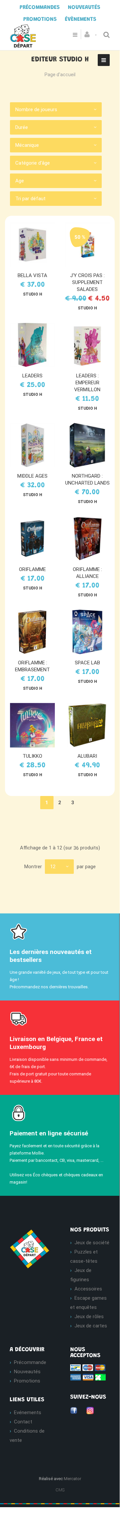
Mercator (72, 1478)
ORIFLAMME (32, 569)
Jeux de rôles (89, 1316)
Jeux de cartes (90, 1326)
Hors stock (90, 725)
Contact (23, 1422)
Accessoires (88, 1289)
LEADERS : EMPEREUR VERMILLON (87, 383)
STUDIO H (32, 294)
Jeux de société (91, 1243)
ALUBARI (87, 756)
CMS (60, 1489)
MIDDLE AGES (32, 476)
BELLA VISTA (32, 275)
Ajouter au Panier (36, 244)
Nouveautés (27, 1372)
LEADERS (32, 376)
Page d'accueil (60, 74)
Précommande (30, 1362)
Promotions (27, 1381)
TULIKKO (32, 756)
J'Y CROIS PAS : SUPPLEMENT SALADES (87, 282)
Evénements (27, 1412)
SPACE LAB (87, 663)
